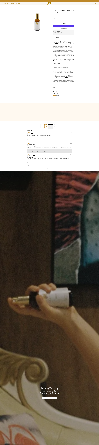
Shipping (57, 37)
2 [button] (48, 168)
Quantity (54, 18)
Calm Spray (66, 77)
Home (25, 8)
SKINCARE (4, 3)
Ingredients (54, 87)
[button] (54, 13)
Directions (54, 89)
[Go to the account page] (93, 3)
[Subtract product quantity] (53, 20)
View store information (59, 33)
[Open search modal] (90, 3)
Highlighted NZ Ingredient (56, 91)
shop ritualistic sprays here (49, 398)
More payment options (63, 28)
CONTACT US (18, 3)
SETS (11, 3)
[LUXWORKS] (49, 3)
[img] (28, 132)
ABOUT (13, 3)
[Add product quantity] (56, 20)
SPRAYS (8, 3)
